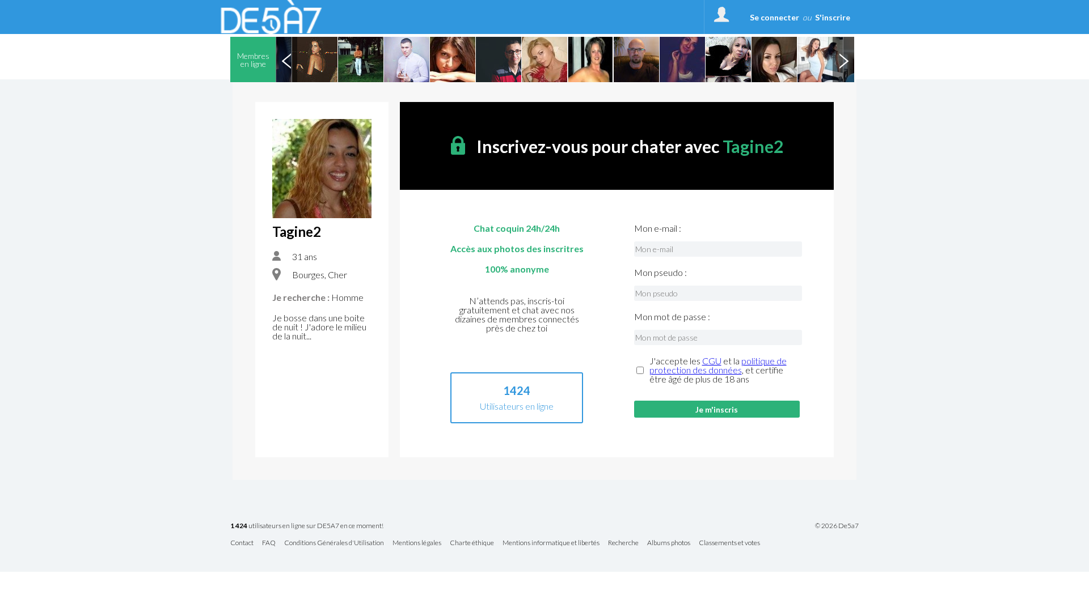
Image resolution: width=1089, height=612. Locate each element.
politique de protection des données (718, 365)
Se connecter (774, 17)
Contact (242, 543)
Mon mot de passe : (672, 316)
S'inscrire (832, 17)
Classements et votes (729, 543)
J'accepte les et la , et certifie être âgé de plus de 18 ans (718, 370)
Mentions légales (416, 543)
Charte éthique (472, 543)
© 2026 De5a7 (837, 525)
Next (843, 59)
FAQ (269, 543)
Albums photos (668, 543)
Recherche (623, 543)
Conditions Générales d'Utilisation (334, 543)
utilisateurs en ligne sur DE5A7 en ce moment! (306, 526)
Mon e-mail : (657, 228)
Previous (286, 59)
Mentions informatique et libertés (551, 543)
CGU (711, 360)
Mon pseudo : (660, 272)
